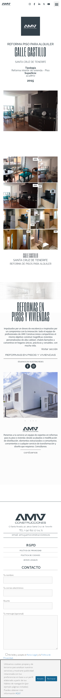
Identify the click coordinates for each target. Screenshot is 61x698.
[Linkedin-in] (39, 4)
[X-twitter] (44, 4)
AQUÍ (18, 693)
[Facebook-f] (34, 4)
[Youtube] (48, 4)
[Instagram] (29, 4)
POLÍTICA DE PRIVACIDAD (31, 550)
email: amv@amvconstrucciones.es (31, 535)
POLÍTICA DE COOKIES (30, 555)
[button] (56, 4)
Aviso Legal (32, 654)
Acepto (40, 678)
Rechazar (51, 678)
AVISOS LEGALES (31, 560)
